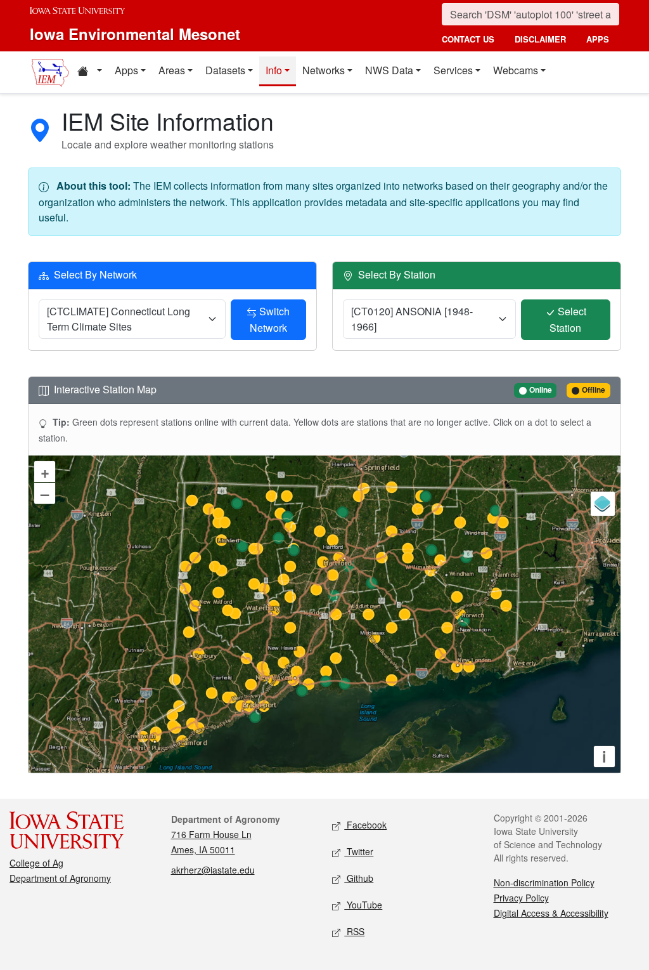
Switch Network (270, 319)
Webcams (515, 70)
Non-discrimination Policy (544, 882)
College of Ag (36, 862)
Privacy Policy (521, 897)
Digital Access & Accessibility (551, 913)
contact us (468, 39)
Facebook (365, 824)
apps (597, 39)
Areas (171, 70)
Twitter (358, 851)
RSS (354, 931)
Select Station (567, 319)
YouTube (363, 904)
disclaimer (540, 39)
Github (358, 878)
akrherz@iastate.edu (213, 869)
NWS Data (389, 70)
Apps (126, 70)
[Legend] (603, 504)
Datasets (225, 70)
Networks (323, 70)
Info (274, 70)
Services (453, 70)
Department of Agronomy (60, 878)
